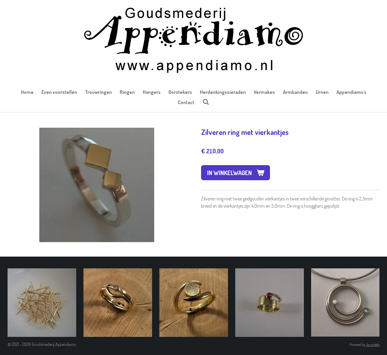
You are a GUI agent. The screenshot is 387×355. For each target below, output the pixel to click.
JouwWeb (372, 344)
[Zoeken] (205, 101)
